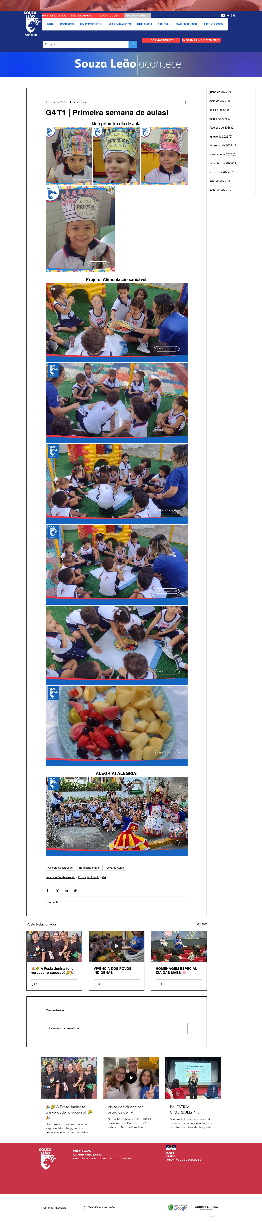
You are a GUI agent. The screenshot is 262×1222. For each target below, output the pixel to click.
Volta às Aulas (115, 867)
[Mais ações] (185, 102)
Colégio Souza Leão (60, 867)
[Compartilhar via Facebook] (47, 890)
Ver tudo (202, 923)
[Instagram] (233, 15)
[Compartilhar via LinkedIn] (66, 890)
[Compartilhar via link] (75, 890)
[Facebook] (228, 15)
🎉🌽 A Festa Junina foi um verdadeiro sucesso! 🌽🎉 (54, 971)
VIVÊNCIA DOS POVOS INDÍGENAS (112, 971)
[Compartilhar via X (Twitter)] (57, 890)
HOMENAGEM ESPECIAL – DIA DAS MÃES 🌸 (178, 971)
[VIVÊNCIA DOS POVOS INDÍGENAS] (116, 946)
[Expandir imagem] (69, 156)
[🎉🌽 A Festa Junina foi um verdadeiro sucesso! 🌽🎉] (54, 946)
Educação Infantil (89, 867)
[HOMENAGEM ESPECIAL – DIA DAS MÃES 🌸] (179, 946)
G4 (104, 877)
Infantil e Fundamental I (60, 877)
